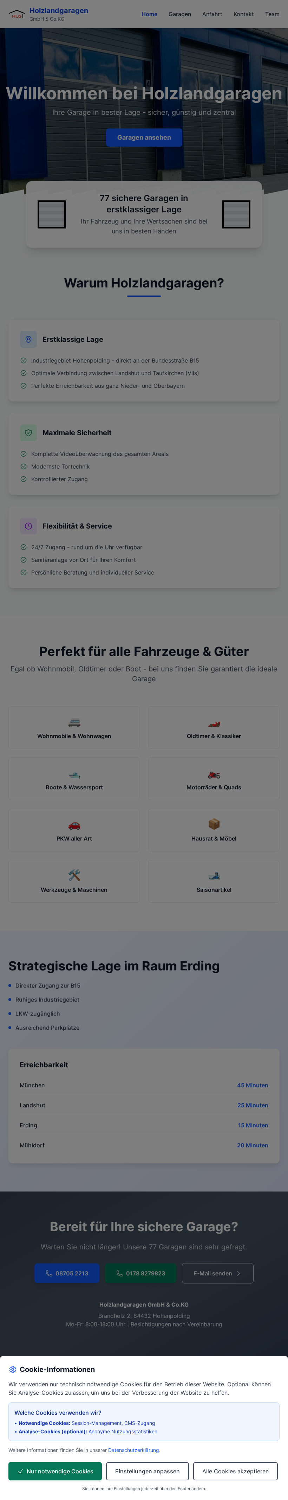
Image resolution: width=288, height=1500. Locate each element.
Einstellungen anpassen (147, 1471)
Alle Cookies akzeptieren (235, 1471)
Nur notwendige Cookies (60, 1471)
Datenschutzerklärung (133, 1450)
